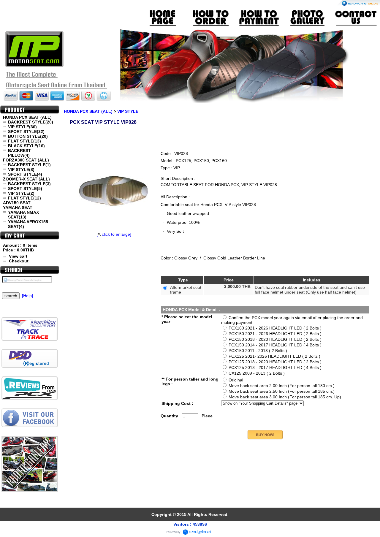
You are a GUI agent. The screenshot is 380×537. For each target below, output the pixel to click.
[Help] (27, 295)
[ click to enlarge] (113, 234)
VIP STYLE (127, 111)
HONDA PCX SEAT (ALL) (88, 111)
